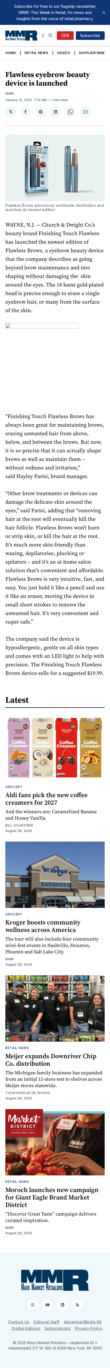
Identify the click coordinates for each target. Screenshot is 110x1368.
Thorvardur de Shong (27, 1093)
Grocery (14, 787)
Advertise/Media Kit (83, 1322)
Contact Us (18, 1322)
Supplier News (93, 53)
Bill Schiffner (19, 825)
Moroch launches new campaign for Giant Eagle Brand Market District (52, 1197)
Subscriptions (58, 1328)
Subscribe (90, 35)
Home (10, 53)
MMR (9, 93)
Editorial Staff (47, 1322)
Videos (63, 53)
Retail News (36, 53)
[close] (103, 12)
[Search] (50, 35)
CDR (65, 35)
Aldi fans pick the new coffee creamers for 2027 (46, 798)
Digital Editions (26, 1328)
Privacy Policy (89, 1328)
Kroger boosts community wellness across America (42, 926)
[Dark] (44, 35)
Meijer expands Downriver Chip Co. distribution (50, 1060)
